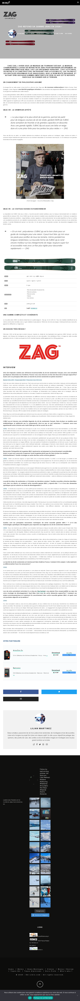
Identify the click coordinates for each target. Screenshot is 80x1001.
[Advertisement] (18, 777)
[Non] (77, 995)
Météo (21, 969)
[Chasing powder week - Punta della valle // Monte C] (34, 869)
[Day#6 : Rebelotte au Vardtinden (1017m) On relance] (34, 803)
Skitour (40, 949)
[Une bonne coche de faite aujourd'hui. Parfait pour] (46, 902)
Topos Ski (16, 971)
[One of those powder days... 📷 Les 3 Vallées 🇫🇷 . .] (46, 836)
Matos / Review (66, 969)
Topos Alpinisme (33, 971)
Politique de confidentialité (43, 998)
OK (30, 998)
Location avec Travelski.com (11, 800)
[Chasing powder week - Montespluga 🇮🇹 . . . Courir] (46, 880)
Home (11, 969)
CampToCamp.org (43, 936)
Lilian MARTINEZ (23, 33)
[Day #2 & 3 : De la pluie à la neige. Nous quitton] (46, 814)
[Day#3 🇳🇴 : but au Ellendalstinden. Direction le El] (34, 814)
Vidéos (50, 969)
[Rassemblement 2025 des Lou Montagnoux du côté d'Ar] (34, 858)
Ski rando (32, 945)
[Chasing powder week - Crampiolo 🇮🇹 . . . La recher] (46, 869)
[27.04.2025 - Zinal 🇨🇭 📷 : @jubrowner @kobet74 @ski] (46, 847)
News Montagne (36, 969)
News (32, 33)
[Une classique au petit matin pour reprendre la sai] (34, 847)
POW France (41, 941)
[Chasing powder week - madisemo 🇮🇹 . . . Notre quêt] (34, 891)
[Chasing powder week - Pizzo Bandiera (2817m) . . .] (46, 858)
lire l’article (41, 591)
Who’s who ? (66, 971)
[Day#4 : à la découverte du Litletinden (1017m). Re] (46, 803)
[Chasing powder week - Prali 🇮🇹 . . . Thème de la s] (46, 891)
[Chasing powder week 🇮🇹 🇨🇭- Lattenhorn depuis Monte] (34, 880)
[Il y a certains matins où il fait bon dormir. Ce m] (34, 902)
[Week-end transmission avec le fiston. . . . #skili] (46, 825)
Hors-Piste (50, 971)
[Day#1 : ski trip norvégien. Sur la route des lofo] (34, 825)
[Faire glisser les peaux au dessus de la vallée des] (34, 836)
